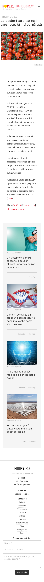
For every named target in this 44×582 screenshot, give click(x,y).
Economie (33, 441)
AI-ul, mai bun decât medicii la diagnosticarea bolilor (21, 374)
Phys (9, 198)
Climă (24, 441)
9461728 (17, 205)
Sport (22, 533)
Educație (22, 519)
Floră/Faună (22, 530)
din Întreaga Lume (22, 484)
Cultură (22, 516)
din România (22, 481)
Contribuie (22, 572)
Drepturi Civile (22, 523)
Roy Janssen (29, 205)
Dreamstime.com (15, 209)
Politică (22, 502)
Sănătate (33, 277)
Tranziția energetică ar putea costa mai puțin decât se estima (20, 428)
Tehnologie (38, 65)
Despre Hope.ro (22, 494)
